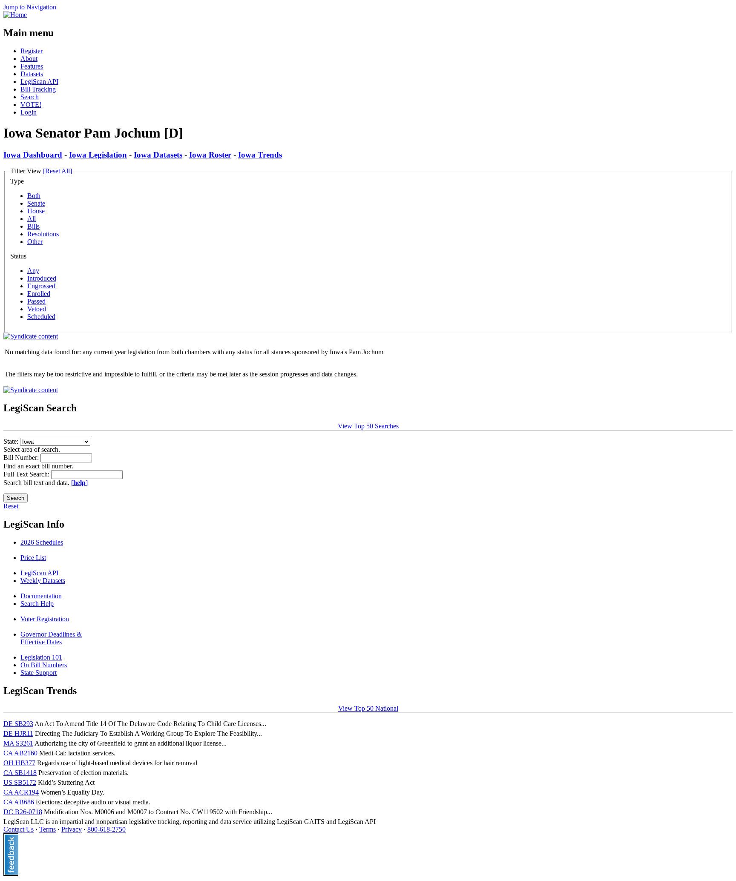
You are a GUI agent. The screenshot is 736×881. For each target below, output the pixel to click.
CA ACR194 (21, 792)
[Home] (15, 14)
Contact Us (18, 829)
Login (28, 112)
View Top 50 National (368, 708)
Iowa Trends (260, 154)
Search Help (37, 603)
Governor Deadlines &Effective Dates (51, 638)
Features (31, 66)
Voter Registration (44, 619)
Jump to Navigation (29, 7)
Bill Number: (21, 457)
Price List (33, 557)
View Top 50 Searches (368, 426)
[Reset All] (57, 171)
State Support (38, 672)
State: (11, 441)
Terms (47, 829)
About (28, 58)
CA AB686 (18, 802)
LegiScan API (39, 81)
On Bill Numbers (43, 665)
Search (29, 96)
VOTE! (30, 104)
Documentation (41, 596)
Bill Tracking (38, 89)
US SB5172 (19, 782)
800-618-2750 (106, 829)
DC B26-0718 (22, 811)
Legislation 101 (41, 657)
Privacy (71, 829)
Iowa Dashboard (32, 154)
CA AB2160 (20, 753)
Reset (10, 506)
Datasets (31, 73)
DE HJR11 (18, 733)
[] (79, 482)
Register (31, 51)
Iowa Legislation (98, 154)
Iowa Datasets (158, 154)
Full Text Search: (27, 474)
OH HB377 (19, 762)
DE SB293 (18, 723)
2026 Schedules (41, 542)
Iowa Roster (210, 154)
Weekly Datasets (42, 580)
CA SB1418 (20, 772)
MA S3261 (18, 743)
